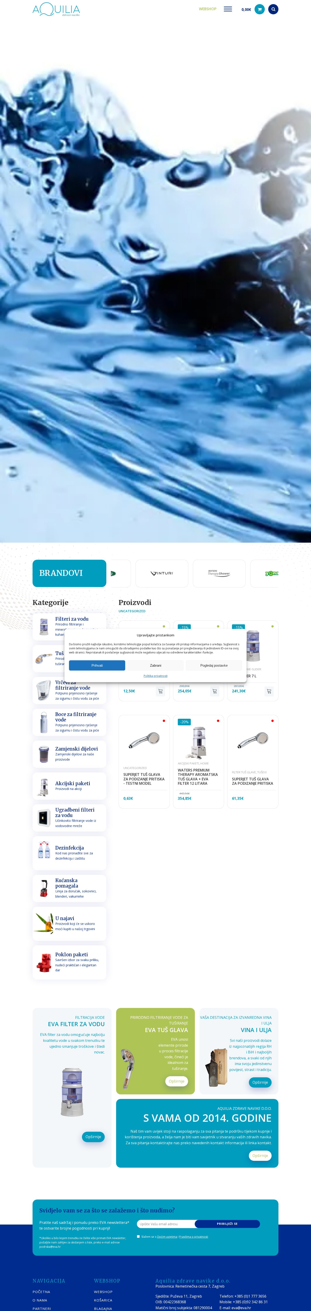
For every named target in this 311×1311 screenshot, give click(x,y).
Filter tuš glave (244, 772)
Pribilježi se (227, 1224)
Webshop (208, 8)
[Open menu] (227, 9)
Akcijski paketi (188, 763)
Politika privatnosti (156, 676)
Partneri (42, 1308)
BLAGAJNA (103, 1308)
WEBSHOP (103, 1291)
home (204, 763)
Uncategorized (132, 611)
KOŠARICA (103, 1300)
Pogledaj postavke (214, 665)
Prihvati (97, 665)
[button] (253, 9)
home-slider (251, 669)
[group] (115, 573)
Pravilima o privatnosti (193, 1237)
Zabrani (155, 665)
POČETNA (41, 1291)
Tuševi (262, 772)
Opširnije (93, 1136)
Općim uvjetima (167, 1237)
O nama (40, 1300)
